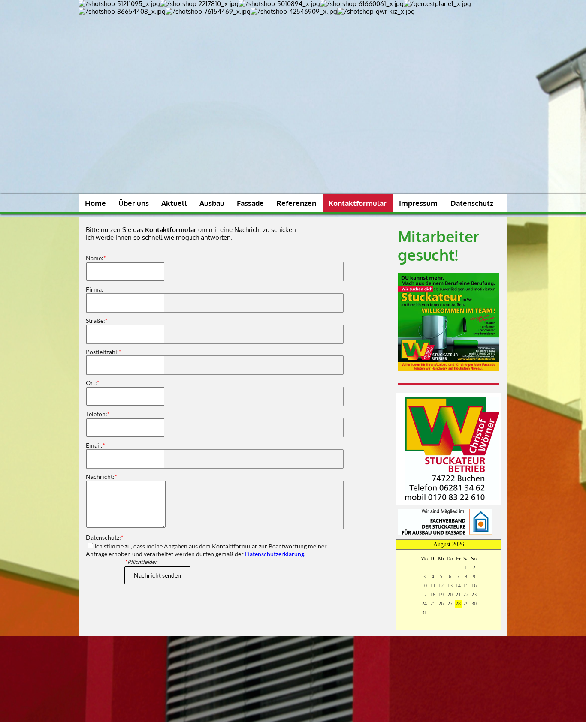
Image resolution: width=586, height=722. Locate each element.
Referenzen (296, 203)
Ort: (93, 382)
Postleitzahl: (103, 351)
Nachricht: (101, 476)
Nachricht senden (157, 575)
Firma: (94, 289)
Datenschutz (471, 203)
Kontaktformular (358, 203)
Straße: (97, 320)
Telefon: (98, 414)
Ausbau (211, 203)
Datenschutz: (105, 537)
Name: (96, 258)
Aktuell (174, 203)
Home (95, 203)
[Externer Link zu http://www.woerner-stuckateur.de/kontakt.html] (452, 498)
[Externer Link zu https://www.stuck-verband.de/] (445, 533)
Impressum (418, 203)
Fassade (250, 203)
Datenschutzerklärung (274, 553)
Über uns (133, 203)
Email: (95, 445)
